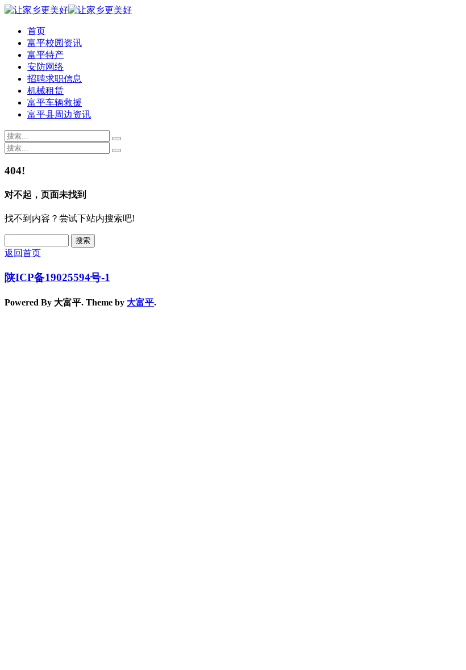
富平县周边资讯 (59, 114)
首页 (36, 31)
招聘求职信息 (54, 78)
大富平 (140, 302)
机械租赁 (45, 90)
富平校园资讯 (54, 43)
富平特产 (45, 55)
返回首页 (23, 253)
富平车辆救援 (54, 102)
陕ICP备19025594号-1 (57, 277)
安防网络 (45, 67)
